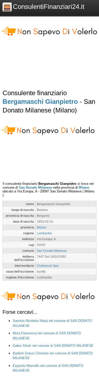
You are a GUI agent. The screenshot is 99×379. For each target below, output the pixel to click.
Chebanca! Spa (47, 265)
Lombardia (44, 233)
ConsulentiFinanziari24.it (48, 6)
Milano (84, 187)
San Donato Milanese (35, 187)
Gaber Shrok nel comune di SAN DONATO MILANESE (53, 346)
